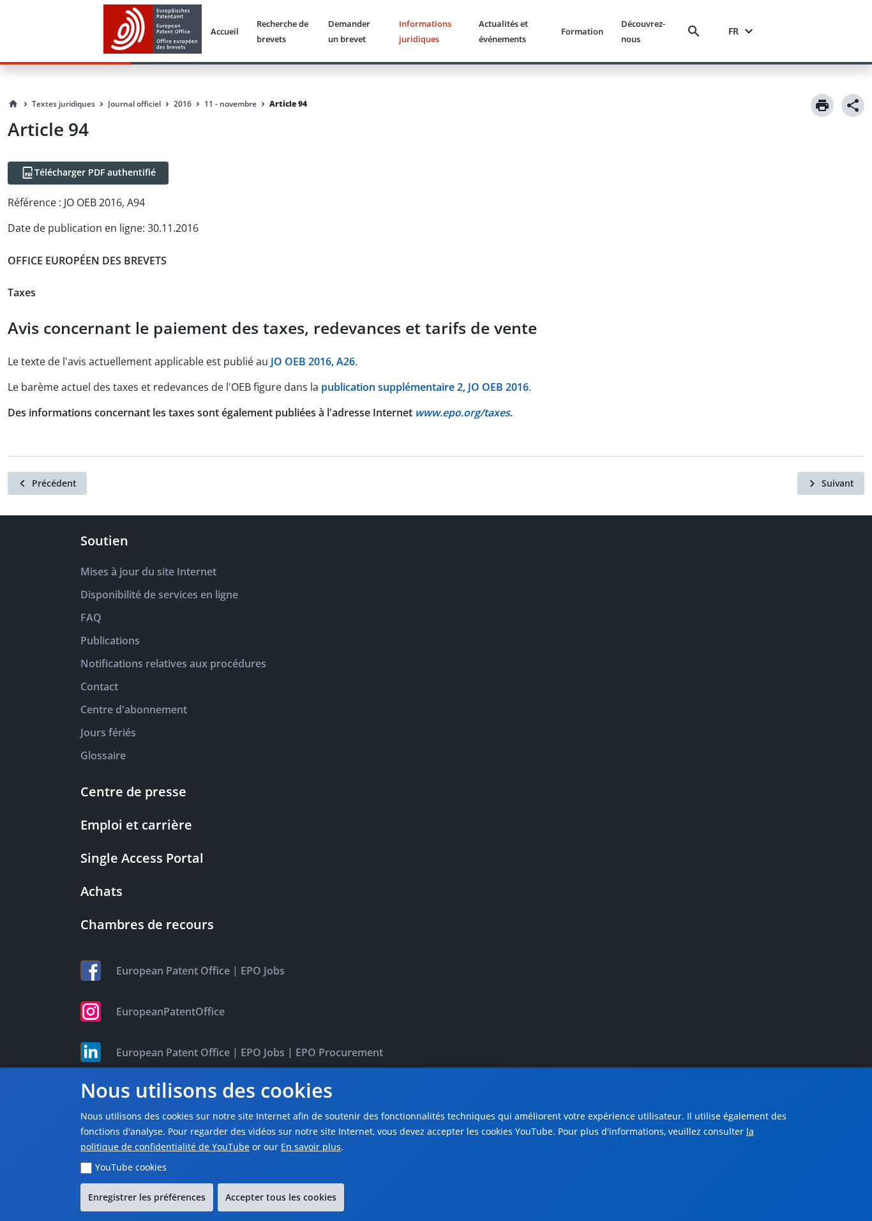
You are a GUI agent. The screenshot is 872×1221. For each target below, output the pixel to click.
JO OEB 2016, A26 (313, 361)
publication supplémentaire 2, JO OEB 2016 (425, 387)
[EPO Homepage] (152, 30)
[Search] (696, 31)
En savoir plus (311, 1147)
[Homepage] (13, 104)
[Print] (822, 105)
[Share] (852, 105)
